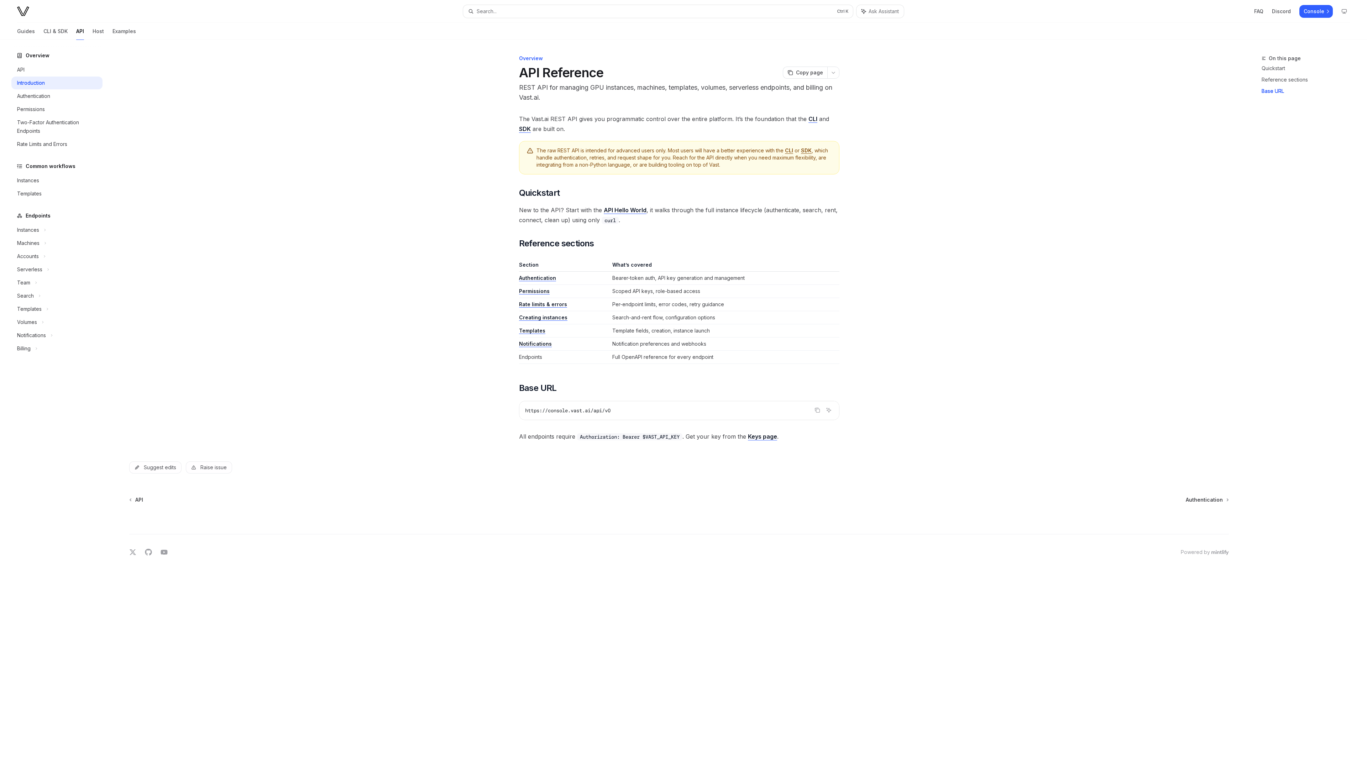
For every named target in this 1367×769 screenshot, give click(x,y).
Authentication (537, 278)
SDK (525, 128)
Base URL (1273, 91)
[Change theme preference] (1344, 11)
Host (98, 31)
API (80, 31)
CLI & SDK (55, 31)
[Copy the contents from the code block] (817, 410)
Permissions (534, 291)
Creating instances (543, 317)
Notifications (535, 344)
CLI (812, 118)
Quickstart (1273, 68)
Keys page (762, 436)
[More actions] (833, 73)
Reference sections (1285, 80)
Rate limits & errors (543, 304)
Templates (532, 331)
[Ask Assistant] (828, 410)
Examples (124, 31)
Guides (26, 31)
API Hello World (625, 210)
